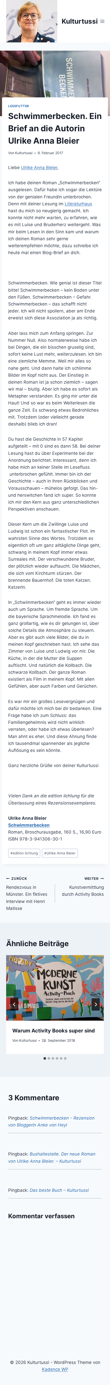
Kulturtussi (23, 153)
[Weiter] (96, 1004)
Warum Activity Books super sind (53, 1031)
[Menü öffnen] (102, 21)
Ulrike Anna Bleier (39, 167)
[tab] (44, 1058)
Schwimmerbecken (29, 825)
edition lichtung (24, 853)
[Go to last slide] (14, 1004)
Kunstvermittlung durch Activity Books (83, 886)
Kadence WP (55, 1369)
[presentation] (55, 988)
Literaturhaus (78, 203)
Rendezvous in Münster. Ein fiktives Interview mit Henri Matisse (26, 893)
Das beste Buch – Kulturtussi (59, 1190)
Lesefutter (18, 106)
